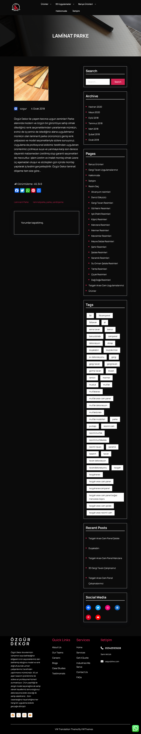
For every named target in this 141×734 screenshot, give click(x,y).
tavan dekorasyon (97, 460)
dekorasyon (94, 343)
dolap (110, 343)
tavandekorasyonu (98, 467)
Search (118, 81)
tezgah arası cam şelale (100, 505)
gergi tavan (94, 363)
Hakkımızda (94, 175)
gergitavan (112, 363)
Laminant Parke (21, 202)
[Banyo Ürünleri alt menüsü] (95, 4)
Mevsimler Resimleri (101, 235)
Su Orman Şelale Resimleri (104, 263)
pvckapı (92, 426)
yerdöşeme (58, 202)
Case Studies (58, 668)
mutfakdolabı (95, 412)
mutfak (106, 384)
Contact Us (82, 672)
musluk (92, 384)
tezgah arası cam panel (100, 481)
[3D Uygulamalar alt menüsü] (73, 4)
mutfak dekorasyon (98, 405)
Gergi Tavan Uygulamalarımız (103, 169)
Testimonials (58, 673)
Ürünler (92, 290)
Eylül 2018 (93, 117)
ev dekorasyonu (96, 357)
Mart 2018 (93, 128)
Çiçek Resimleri (99, 274)
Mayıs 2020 (94, 112)
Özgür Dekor (21, 641)
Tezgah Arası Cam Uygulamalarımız (106, 285)
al (105, 322)
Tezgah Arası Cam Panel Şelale (104, 538)
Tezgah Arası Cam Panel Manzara (105, 558)
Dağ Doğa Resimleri (101, 279)
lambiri (92, 377)
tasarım (92, 453)
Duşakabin (94, 548)
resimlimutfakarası (98, 440)
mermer (106, 377)
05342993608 (113, 648)
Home (79, 647)
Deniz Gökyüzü (98, 197)
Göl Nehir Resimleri (100, 208)
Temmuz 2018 (95, 123)
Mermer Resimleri (100, 230)
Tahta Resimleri (99, 268)
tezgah (117, 467)
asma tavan (94, 329)
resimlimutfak (95, 433)
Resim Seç (94, 186)
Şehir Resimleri (98, 246)
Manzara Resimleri (100, 224)
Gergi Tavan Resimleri (102, 202)
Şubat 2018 (94, 134)
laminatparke (39, 202)
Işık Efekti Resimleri (101, 213)
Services (80, 652)
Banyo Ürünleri (96, 164)
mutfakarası (94, 391)
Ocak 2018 (94, 139)
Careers (56, 657)
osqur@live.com (112, 661)
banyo (110, 329)
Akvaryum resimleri (101, 191)
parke (49, 202)
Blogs (55, 663)
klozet (111, 370)
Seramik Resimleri (100, 257)
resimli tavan (95, 446)
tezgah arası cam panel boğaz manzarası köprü (103, 497)
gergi (113, 357)
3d (90, 315)
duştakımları (112, 350)
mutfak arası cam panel (100, 398)
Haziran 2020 (95, 106)
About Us (56, 647)
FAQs (79, 677)
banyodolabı (95, 336)
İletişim (92, 180)
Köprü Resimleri (99, 219)
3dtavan (93, 322)
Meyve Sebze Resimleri (102, 241)
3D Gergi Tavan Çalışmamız (102, 568)
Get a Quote (82, 657)
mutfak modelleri (97, 419)
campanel (112, 336)
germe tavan (95, 370)
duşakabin (94, 350)
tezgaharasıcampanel (99, 488)
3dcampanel (104, 315)
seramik (112, 446)
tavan (106, 453)
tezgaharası (94, 474)
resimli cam (109, 426)
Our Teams (57, 652)
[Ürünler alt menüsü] (50, 4)
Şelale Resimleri (99, 252)
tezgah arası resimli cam (100, 512)
